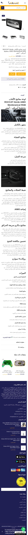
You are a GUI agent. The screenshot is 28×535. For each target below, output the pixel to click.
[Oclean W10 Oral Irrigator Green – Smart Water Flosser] (23, 448)
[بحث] (2, 7)
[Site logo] (13, 3)
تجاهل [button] (2, 531)
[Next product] (2, 46)
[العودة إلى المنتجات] (4, 46)
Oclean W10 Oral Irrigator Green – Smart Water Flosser (11, 447)
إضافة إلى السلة (21, 73)
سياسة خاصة (23, 504)
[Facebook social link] (22, 87)
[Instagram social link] (21, 87)
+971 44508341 (19, 411)
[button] (16, 359)
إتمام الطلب (23, 512)
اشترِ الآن (12, 73)
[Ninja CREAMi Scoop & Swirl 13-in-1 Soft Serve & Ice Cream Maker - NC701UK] (23, 425)
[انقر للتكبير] (23, 29)
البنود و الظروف (22, 507)
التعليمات (24, 520)
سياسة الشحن (22, 502)
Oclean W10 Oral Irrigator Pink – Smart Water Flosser (10, 439)
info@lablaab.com (14, 416)
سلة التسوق (23, 515)
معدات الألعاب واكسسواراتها (14, 46)
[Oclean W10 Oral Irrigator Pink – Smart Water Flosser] (23, 440)
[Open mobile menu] (25, 2)
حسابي (24, 509)
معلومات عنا (23, 496)
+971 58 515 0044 (18, 414)
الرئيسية (24, 46)
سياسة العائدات (22, 517)
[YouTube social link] (19, 87)
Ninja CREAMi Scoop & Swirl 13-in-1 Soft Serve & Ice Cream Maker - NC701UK (11, 424)
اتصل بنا (24, 499)
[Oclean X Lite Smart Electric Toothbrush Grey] (23, 433)
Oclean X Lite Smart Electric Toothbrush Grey (13, 432)
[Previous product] (5, 46)
